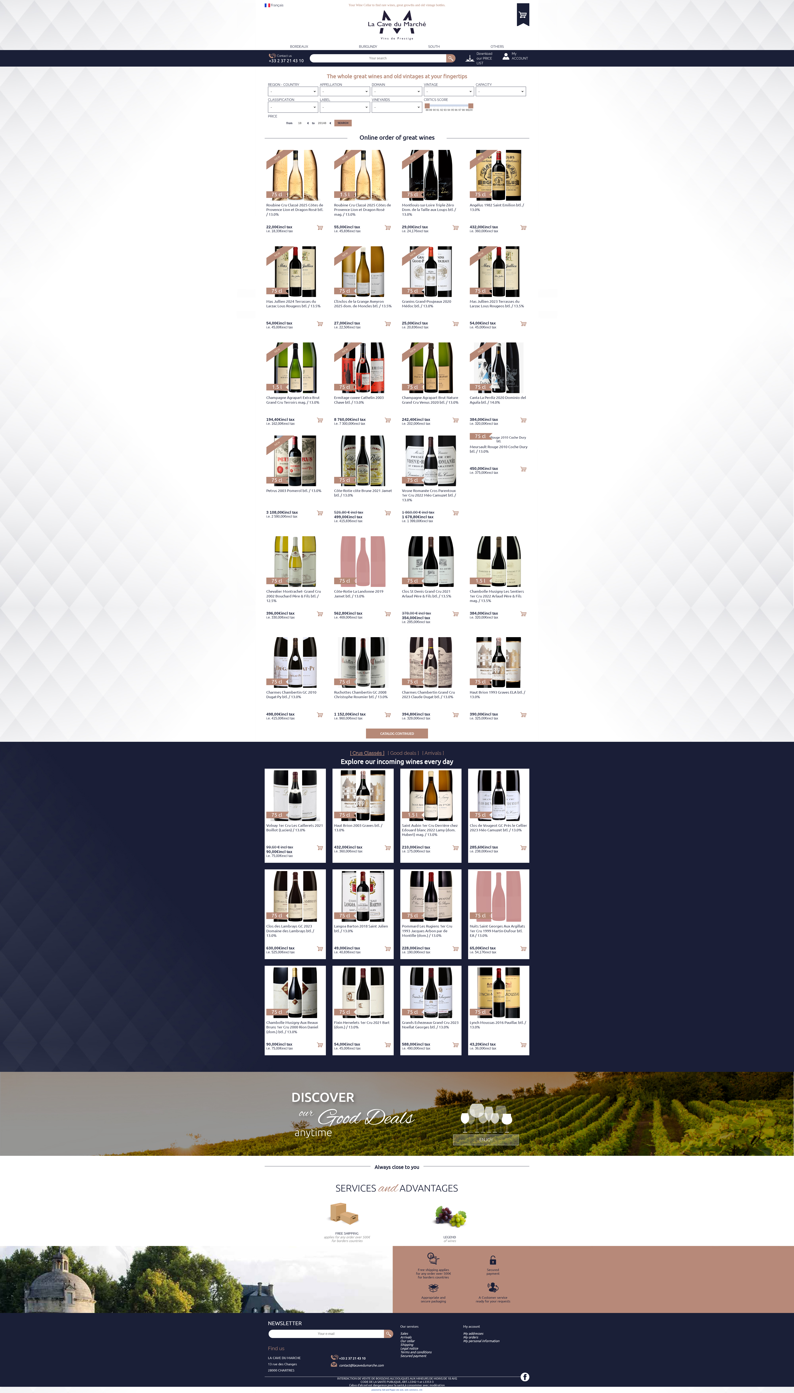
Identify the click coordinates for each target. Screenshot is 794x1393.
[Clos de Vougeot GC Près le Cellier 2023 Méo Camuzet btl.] (498, 820)
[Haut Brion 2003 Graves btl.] (363, 820)
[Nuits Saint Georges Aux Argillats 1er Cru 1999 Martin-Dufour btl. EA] (499, 920)
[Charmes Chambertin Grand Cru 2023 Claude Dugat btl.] (431, 686)
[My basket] (523, 14)
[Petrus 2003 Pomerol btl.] (295, 485)
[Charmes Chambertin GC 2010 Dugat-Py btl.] (295, 686)
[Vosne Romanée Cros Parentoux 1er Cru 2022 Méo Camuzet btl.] (430, 485)
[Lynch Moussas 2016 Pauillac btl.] (499, 1017)
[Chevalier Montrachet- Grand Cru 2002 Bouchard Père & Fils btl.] (295, 586)
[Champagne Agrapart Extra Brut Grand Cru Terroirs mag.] (295, 392)
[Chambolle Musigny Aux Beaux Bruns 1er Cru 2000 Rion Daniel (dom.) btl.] (295, 1017)
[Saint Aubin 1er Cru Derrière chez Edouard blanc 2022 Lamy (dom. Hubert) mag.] (431, 820)
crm (420, 1390)
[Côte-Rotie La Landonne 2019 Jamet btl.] (363, 586)
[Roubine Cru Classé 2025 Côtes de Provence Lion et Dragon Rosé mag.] (363, 199)
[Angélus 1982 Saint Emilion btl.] (498, 199)
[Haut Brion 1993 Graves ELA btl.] (498, 686)
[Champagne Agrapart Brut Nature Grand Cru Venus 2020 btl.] (431, 392)
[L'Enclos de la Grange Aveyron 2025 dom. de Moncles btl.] (363, 296)
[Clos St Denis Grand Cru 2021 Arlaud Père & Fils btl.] (431, 586)
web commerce (411, 1390)
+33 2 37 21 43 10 (352, 1358)
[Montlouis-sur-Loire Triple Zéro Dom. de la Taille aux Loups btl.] (431, 199)
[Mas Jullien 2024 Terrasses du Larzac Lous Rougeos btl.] (295, 296)
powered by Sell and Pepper (384, 1390)
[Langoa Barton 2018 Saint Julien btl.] (363, 920)
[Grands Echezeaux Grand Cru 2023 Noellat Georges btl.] (431, 1017)
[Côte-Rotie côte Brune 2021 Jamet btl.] (363, 485)
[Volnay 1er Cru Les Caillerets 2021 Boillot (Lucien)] (295, 820)
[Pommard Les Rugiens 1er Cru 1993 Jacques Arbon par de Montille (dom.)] (431, 920)
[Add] (320, 227)
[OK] (451, 58)
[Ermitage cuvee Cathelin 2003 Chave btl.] (363, 392)
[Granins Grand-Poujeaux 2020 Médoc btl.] (431, 296)
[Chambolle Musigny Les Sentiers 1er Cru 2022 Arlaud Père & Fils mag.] (499, 586)
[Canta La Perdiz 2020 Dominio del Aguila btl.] (498, 392)
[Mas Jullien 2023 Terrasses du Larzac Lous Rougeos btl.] (499, 296)
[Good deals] (486, 1124)
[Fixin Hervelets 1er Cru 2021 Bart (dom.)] (363, 1017)
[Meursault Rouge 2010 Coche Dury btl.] (499, 441)
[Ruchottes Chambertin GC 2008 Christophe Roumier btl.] (363, 686)
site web (399, 1390)
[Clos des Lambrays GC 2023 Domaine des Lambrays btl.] (295, 920)
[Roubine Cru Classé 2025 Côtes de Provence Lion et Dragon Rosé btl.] (295, 199)
